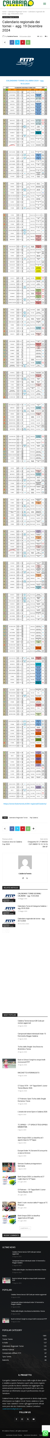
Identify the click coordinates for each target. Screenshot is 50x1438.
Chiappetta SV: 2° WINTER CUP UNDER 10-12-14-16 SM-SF (38, 844)
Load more (24, 1228)
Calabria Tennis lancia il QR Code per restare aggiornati (29, 1294)
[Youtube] (33, 1419)
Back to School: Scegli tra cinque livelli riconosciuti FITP (29, 1319)
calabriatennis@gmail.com (12, 1409)
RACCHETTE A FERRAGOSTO (28, 1073)
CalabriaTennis (12, 36)
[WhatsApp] (28, 42)
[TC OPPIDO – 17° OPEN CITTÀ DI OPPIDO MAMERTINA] (9, 1128)
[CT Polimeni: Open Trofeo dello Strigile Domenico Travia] (9, 1102)
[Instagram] (22, 1419)
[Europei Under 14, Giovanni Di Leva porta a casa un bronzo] (9, 1154)
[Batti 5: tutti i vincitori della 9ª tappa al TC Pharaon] (9, 1206)
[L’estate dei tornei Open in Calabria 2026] (9, 1115)
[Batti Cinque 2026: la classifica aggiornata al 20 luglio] (9, 1219)
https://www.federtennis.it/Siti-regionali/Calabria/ (25, 804)
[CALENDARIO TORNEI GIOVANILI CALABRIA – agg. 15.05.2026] (9, 897)
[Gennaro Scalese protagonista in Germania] (9, 1167)
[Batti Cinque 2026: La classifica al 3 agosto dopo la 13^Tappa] (9, 1141)
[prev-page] (3, 930)
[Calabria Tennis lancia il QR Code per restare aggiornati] (9, 1024)
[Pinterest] (22, 42)
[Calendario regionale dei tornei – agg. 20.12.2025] (9, 922)
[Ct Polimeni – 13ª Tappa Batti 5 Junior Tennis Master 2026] (9, 1193)
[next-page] (7, 930)
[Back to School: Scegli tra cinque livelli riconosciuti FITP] (9, 1063)
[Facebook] (12, 42)
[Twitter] (17, 42)
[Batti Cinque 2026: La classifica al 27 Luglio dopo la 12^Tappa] (9, 1180)
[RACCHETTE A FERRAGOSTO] (9, 1076)
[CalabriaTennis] (3, 36)
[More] (33, 828)
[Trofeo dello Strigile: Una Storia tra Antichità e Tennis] (9, 1050)
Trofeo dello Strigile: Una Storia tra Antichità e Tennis (29, 1270)
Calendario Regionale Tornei (17, 12)
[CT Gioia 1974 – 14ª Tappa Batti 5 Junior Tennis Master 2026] (9, 1089)
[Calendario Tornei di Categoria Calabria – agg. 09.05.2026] (9, 910)
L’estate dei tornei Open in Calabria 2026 (32, 1112)
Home (4, 12)
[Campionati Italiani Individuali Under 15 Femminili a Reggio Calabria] (9, 1037)
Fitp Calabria (34, 817)
